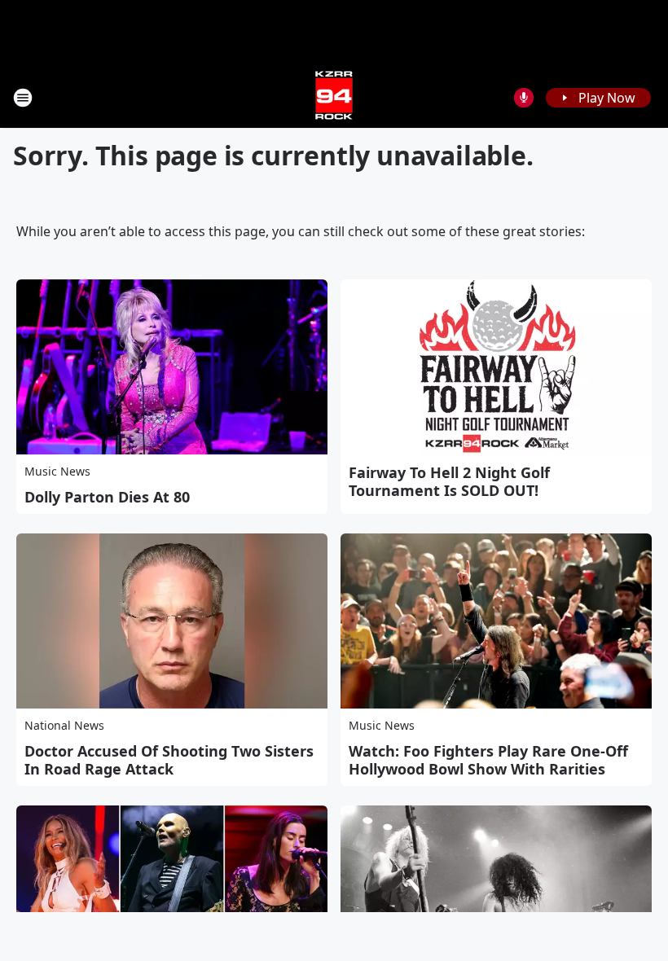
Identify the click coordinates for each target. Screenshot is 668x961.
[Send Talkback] (524, 98)
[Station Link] (334, 97)
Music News (57, 471)
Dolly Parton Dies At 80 (107, 497)
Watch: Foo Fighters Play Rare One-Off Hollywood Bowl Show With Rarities (488, 760)
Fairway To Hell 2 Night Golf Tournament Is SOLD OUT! (449, 481)
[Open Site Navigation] (23, 98)
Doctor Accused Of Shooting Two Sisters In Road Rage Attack (169, 760)
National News (64, 725)
